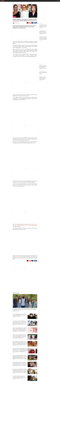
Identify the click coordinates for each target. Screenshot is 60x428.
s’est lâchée (18, 256)
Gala (28, 95)
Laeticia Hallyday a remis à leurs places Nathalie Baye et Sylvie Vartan (25, 225)
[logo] (2, 0)
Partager (36, 22)
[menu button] (59, 0)
